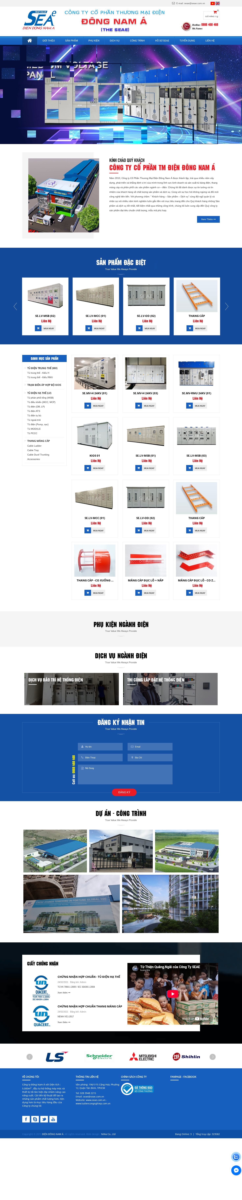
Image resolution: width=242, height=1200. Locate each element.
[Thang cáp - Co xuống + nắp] (146, 296)
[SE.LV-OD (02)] (45, 296)
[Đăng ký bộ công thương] (137, 1088)
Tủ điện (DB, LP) (36, 406)
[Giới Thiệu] (63, 195)
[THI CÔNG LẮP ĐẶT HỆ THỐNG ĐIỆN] (170, 689)
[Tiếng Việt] (213, 3)
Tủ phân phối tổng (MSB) (40, 397)
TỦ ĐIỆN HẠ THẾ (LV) (39, 393)
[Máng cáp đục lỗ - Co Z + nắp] (196, 561)
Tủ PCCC (32, 433)
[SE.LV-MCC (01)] (94, 498)
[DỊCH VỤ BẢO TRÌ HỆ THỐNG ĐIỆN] (71, 689)
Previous (15, 306)
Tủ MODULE (34, 428)
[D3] (143, 1056)
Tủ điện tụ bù (34, 415)
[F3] (44, 1118)
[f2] (35, 1118)
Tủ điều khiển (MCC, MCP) (41, 402)
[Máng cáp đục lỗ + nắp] (197, 296)
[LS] (56, 1056)
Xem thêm (207, 219)
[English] (217, 3)
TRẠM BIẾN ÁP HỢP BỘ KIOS (44, 385)
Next (226, 306)
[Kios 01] (94, 436)
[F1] (26, 1118)
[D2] (99, 1056)
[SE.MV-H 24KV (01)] (94, 373)
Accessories (33, 459)
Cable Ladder (34, 445)
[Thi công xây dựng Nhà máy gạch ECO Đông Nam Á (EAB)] (187, 850)
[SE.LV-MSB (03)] (196, 436)
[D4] (186, 1056)
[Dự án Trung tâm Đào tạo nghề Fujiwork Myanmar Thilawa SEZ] (121, 850)
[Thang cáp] (96, 296)
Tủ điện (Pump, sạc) (38, 424)
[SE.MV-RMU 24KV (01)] (196, 373)
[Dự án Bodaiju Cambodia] (170, 903)
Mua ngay (48, 328)
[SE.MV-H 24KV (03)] (145, 373)
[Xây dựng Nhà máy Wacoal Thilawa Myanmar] (55, 850)
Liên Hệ (46, 321)
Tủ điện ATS (33, 411)
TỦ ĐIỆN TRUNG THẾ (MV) (42, 368)
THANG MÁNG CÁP (38, 440)
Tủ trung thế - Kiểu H (38, 373)
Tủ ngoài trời (34, 420)
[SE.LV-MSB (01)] (145, 436)
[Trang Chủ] (39, 20)
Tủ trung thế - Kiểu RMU (40, 377)
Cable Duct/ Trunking (38, 454)
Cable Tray (33, 450)
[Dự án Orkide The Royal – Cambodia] (71, 903)
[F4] (53, 1118)
